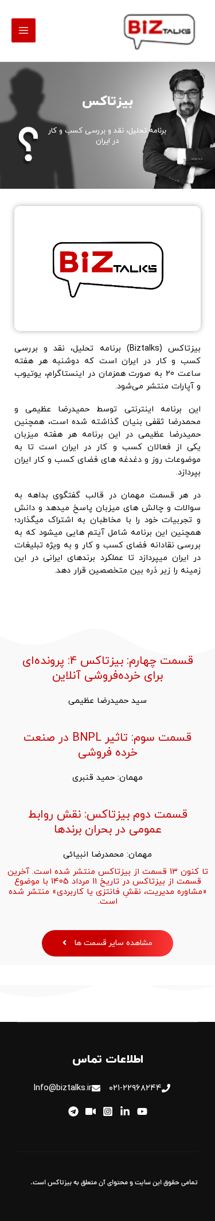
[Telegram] (73, 1111)
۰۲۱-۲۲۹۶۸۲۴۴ (135, 1088)
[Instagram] (108, 1111)
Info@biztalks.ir (62, 1088)
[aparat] (90, 1111)
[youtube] (142, 1111)
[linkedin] (125, 1111)
